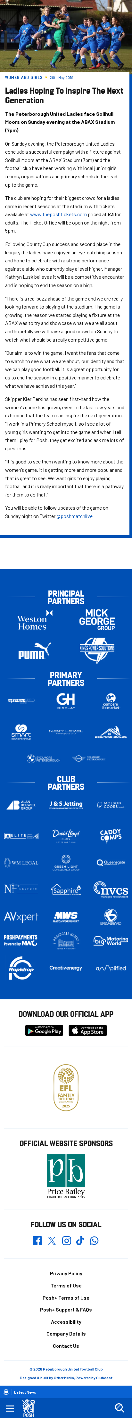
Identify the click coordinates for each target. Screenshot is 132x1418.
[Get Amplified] (111, 968)
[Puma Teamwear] (35, 651)
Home (6, 1392)
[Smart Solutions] (21, 732)
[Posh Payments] (21, 941)
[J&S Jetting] (66, 805)
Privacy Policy (66, 1273)
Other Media (64, 1377)
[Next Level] (66, 732)
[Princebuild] (21, 701)
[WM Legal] (21, 862)
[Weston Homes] (35, 620)
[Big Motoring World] (111, 941)
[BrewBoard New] (111, 917)
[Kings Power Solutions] (97, 651)
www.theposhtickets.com (58, 214)
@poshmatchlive (74, 516)
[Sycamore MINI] (88, 759)
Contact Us (66, 1346)
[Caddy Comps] (111, 836)
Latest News (25, 1392)
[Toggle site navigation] (10, 1408)
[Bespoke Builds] (111, 732)
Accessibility (66, 1322)
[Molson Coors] (111, 805)
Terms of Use (66, 1285)
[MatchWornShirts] (66, 917)
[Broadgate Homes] (66, 941)
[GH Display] (66, 701)
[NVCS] (111, 890)
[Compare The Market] (111, 701)
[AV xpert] (21, 917)
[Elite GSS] (21, 836)
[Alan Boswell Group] (21, 805)
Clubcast (104, 1377)
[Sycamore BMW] (43, 759)
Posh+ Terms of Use (66, 1298)
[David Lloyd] (66, 836)
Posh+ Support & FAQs (66, 1309)
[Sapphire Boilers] (66, 890)
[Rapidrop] (21, 968)
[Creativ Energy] (66, 968)
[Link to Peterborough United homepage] (31, 1408)
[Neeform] (21, 890)
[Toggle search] (119, 1408)
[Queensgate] (111, 862)
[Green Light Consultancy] (66, 862)
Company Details (66, 1333)
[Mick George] (97, 620)
